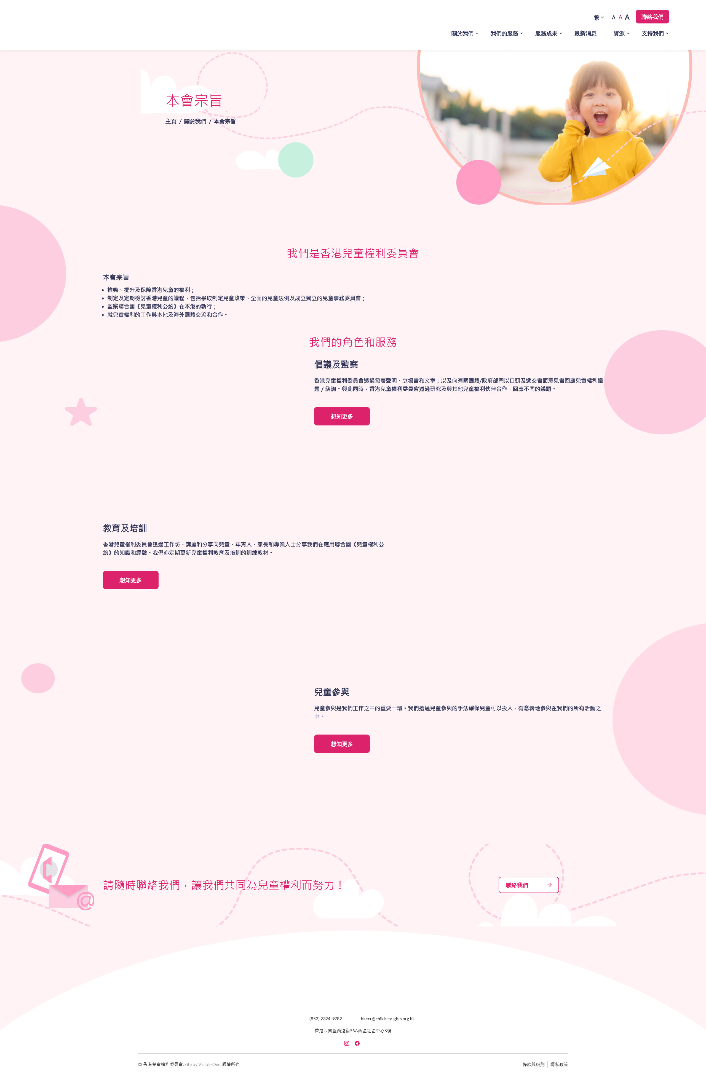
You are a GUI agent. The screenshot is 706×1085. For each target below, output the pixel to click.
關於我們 (462, 33)
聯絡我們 (652, 16)
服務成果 (546, 33)
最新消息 (585, 33)
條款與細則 (534, 1064)
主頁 (170, 121)
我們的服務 (504, 33)
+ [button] (627, 17)
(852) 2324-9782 (325, 1018)
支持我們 (653, 33)
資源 (619, 33)
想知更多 (342, 416)
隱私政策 (559, 1064)
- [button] (613, 17)
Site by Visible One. (202, 1064)
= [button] (620, 17)
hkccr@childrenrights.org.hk (388, 1018)
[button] (69, 25)
